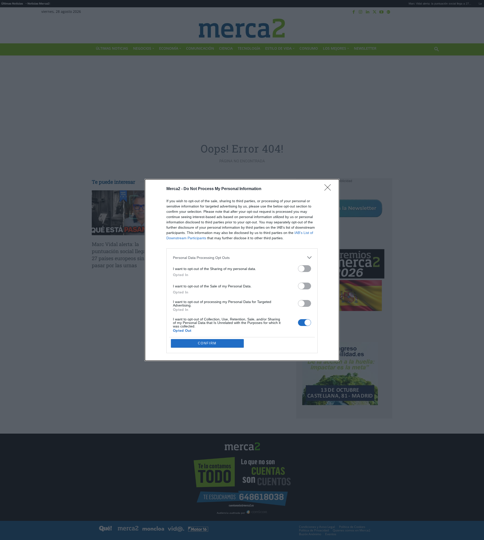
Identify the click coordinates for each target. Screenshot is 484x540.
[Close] (329, 189)
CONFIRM (207, 343)
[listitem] (242, 257)
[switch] (304, 268)
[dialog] (242, 270)
